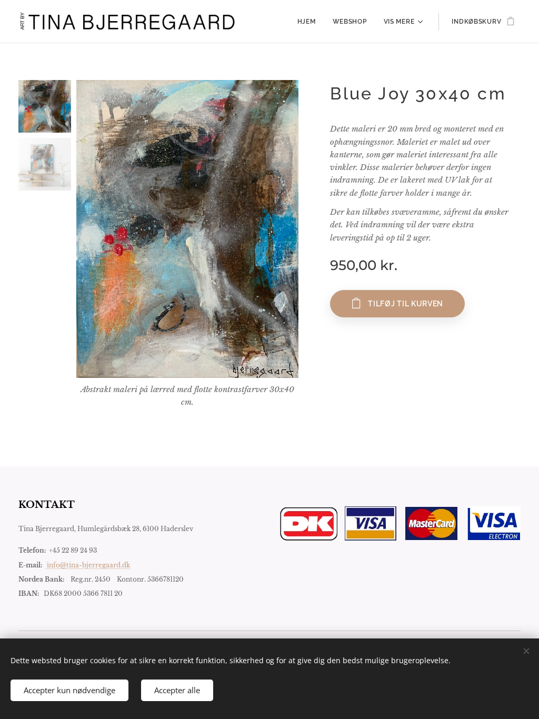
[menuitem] (309, 21)
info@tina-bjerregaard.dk (87, 565)
